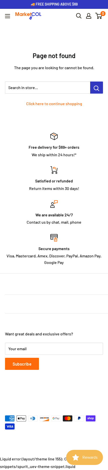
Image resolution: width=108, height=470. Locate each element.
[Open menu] (7, 16)
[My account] (88, 16)
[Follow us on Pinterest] (37, 394)
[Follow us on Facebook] (8, 394)
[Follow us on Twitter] (18, 394)
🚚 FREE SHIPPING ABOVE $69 (54, 4)
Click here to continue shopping (54, 103)
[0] (99, 16)
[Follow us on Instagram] (27, 394)
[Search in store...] (96, 88)
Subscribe (22, 363)
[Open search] (79, 16)
